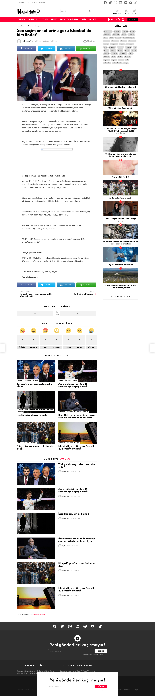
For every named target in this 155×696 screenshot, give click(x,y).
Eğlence (92, 19)
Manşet (35, 380)
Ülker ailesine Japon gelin (120, 108)
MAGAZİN (77, 411)
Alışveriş (41, 2)
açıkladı (107, 34)
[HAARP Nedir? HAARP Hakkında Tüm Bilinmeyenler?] (120, 275)
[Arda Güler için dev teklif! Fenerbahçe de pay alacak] (77, 371)
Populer (117, 14)
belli (124, 34)
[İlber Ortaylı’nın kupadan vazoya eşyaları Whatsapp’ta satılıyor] (77, 402)
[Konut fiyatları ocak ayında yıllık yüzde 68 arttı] (2, 348)
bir (112, 37)
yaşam (128, 56)
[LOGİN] (123, 19)
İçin (126, 63)
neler (120, 50)
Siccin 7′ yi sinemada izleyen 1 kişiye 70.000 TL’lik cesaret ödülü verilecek (121, 131)
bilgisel (132, 34)
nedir (113, 50)
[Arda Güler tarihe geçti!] (120, 187)
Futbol (61, 380)
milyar (121, 47)
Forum (34, 2)
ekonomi (133, 41)
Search (90, 11)
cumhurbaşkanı (129, 37)
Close (152, 679)
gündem (130, 44)
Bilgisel (54, 19)
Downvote (78, 313)
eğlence (114, 44)
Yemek (45, 19)
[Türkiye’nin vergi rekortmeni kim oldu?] (36, 371)
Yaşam (31, 19)
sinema (115, 53)
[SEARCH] (116, 19)
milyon (129, 47)
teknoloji (124, 53)
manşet (113, 47)
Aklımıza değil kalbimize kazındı (120, 87)
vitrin (120, 56)
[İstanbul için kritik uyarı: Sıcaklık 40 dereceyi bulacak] (77, 433)
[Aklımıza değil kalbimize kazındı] (120, 77)
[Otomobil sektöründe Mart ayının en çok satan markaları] (120, 231)
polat (107, 53)
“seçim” (117, 31)
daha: (107, 41)
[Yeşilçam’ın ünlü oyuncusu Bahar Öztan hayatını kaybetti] (120, 144)
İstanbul (107, 63)
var (114, 56)
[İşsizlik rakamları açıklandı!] (36, 402)
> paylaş (132, 19)
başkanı (116, 34)
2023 (126, 31)
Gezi (38, 19)
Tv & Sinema (72, 19)
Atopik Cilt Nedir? (120, 177)
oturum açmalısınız (38, 614)
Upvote (35, 313)
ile (106, 47)
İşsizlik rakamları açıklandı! (32, 415)
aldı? (133, 31)
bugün (119, 37)
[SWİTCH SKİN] (108, 19)
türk (131, 53)
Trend (134, 14)
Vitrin (83, 19)
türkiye (107, 56)
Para (62, 19)
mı (135, 47)
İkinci (121, 60)
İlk (127, 60)
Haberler (28, 380)
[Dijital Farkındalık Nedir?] (120, 254)
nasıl (106, 50)
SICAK (126, 14)
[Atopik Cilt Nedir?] (120, 167)
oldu (127, 50)
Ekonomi (20, 409)
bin (106, 37)
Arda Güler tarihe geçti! (120, 198)
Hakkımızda (20, 2)
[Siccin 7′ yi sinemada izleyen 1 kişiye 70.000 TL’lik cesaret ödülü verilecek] (120, 118)
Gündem (21, 19)
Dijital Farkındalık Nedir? (120, 265)
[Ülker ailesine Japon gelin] (120, 98)
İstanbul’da (118, 63)
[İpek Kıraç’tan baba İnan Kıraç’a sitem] (120, 208)
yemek (107, 60)
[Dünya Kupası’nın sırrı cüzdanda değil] (36, 433)
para (134, 50)
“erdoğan (108, 31)
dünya (124, 41)
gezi (122, 44)
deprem (115, 41)
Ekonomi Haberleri (31, 409)
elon (106, 44)
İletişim (28, 2)
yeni (114, 60)
